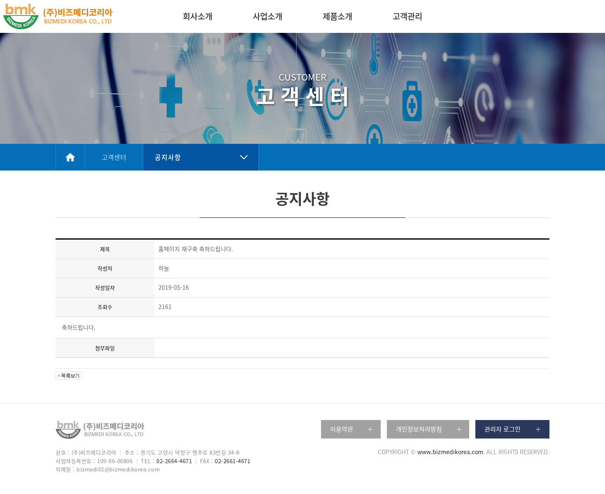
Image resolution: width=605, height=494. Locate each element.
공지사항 (168, 157)
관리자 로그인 (502, 429)
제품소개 (337, 16)
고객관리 (407, 16)
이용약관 (341, 429)
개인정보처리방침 (419, 429)
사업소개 (267, 16)
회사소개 (197, 16)
